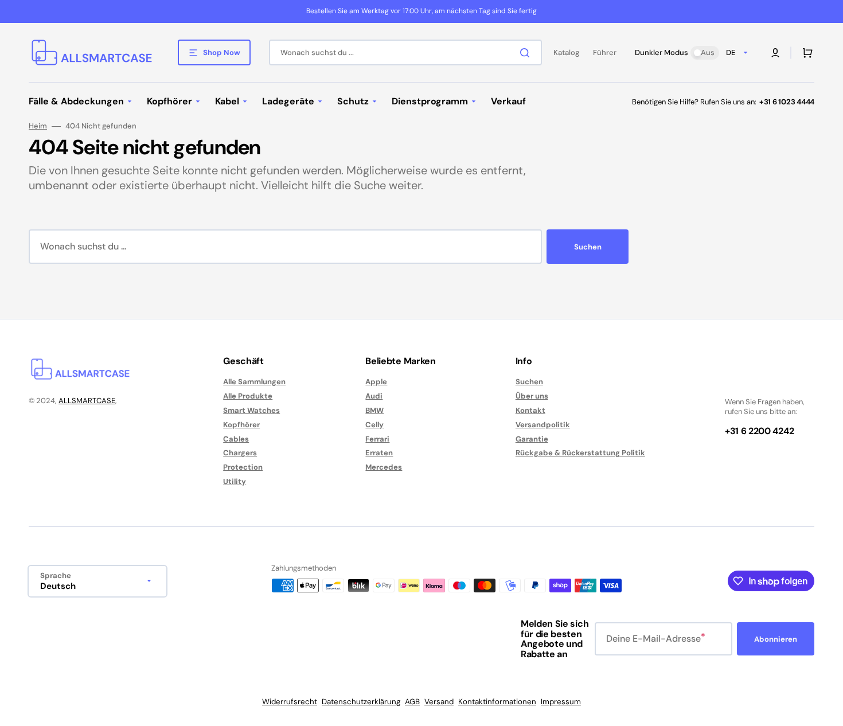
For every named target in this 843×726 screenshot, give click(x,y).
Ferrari (377, 439)
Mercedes (383, 467)
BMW (374, 410)
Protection (243, 467)
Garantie (532, 439)
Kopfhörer (241, 425)
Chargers (240, 453)
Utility (234, 481)
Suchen (588, 247)
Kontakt (530, 410)
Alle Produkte (247, 396)
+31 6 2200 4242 (759, 431)
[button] (775, 52)
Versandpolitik (543, 425)
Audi (374, 396)
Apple (376, 382)
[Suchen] (527, 52)
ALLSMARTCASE (86, 400)
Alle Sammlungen (254, 382)
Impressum (561, 702)
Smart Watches (251, 410)
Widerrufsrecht (289, 702)
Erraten (379, 453)
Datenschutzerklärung (361, 702)
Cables (236, 439)
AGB (412, 702)
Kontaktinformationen (497, 702)
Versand (439, 702)
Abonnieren (775, 639)
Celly (374, 425)
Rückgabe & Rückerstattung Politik (580, 453)
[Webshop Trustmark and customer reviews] (759, 382)
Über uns (532, 396)
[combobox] (405, 52)
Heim (38, 126)
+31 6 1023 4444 (786, 102)
